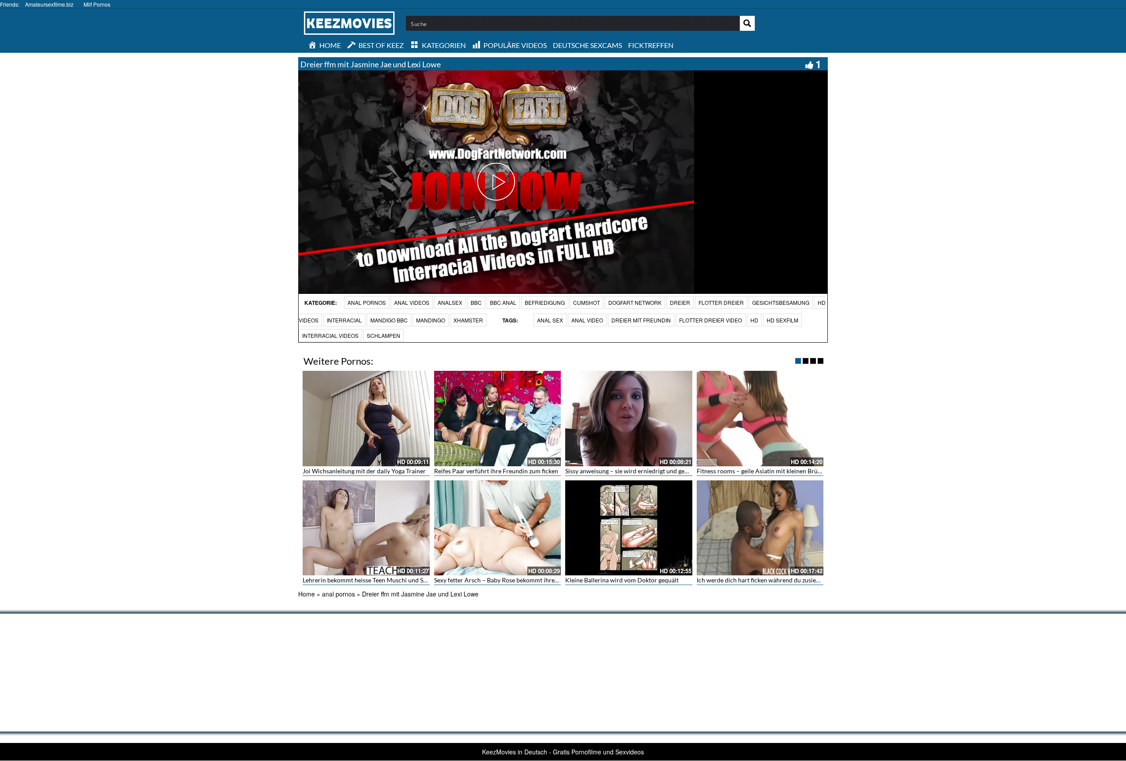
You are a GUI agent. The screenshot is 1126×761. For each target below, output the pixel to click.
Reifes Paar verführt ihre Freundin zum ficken (496, 471)
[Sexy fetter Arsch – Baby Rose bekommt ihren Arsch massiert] (497, 527)
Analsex (450, 302)
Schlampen (383, 335)
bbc (476, 302)
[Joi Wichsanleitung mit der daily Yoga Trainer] (366, 418)
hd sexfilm (782, 320)
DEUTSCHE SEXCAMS (587, 45)
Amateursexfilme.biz (49, 4)
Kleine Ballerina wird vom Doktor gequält (622, 580)
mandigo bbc (389, 320)
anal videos (411, 302)
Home (306, 593)
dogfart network (635, 302)
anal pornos (366, 302)
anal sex (550, 320)
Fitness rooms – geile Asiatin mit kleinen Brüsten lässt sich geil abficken (793, 471)
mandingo (430, 320)
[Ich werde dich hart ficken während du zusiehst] (760, 527)
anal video (587, 320)
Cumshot (586, 302)
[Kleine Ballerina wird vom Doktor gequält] (628, 527)
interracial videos (330, 335)
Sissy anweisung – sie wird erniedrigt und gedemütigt (637, 471)
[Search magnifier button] (747, 23)
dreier (680, 302)
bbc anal (503, 302)
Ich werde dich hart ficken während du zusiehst (760, 580)
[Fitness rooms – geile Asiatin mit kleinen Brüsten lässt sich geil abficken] (760, 418)
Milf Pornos (97, 4)
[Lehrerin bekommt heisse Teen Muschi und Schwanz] (366, 527)
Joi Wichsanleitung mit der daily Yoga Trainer (364, 471)
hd (754, 320)
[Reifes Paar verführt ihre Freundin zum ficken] (497, 418)
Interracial (344, 320)
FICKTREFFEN (650, 45)
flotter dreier (721, 302)
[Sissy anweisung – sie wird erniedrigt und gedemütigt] (628, 418)
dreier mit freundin (641, 320)
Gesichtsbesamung (780, 302)
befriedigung (545, 302)
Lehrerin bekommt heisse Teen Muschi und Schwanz (373, 580)
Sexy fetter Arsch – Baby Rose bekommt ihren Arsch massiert (517, 580)
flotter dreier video (710, 320)
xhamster (468, 320)
